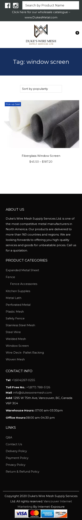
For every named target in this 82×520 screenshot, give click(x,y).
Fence (10, 277)
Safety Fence (15, 318)
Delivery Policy (16, 451)
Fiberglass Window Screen (41, 156)
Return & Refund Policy (22, 471)
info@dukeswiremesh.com (32, 392)
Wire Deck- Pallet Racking (25, 352)
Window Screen (17, 345)
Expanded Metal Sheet (22, 270)
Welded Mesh (16, 339)
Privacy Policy (15, 464)
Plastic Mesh (15, 311)
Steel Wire (13, 332)
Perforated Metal (18, 304)
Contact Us (14, 444)
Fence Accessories (23, 284)
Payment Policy (17, 458)
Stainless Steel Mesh (20, 325)
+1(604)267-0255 (23, 380)
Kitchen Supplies (18, 291)
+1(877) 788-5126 (38, 387)
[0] (74, 34)
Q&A (9, 437)
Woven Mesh (15, 359)
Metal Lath (13, 298)
